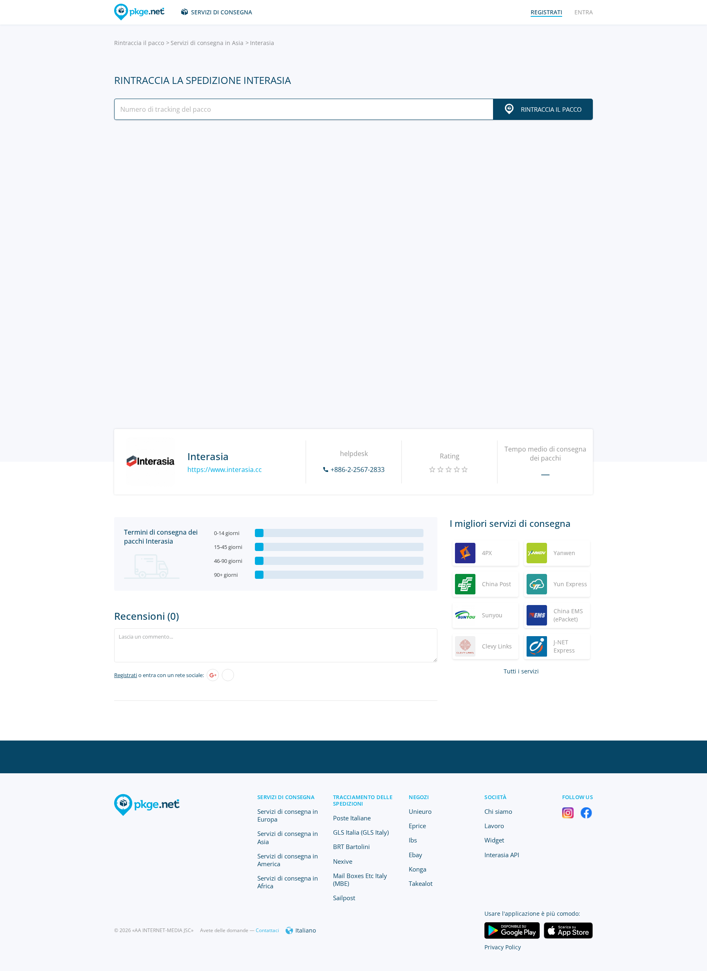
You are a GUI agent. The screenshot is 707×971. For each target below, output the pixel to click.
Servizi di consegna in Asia (207, 43)
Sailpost (344, 898)
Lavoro (494, 826)
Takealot (420, 883)
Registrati (125, 675)
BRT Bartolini (351, 846)
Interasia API (501, 855)
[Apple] (228, 675)
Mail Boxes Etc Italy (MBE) (360, 879)
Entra (583, 12)
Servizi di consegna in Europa (287, 815)
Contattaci (267, 930)
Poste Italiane (352, 818)
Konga (417, 869)
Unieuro (420, 811)
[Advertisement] (353, 197)
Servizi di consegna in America (287, 860)
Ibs (413, 840)
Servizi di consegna (221, 12)
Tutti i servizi (521, 671)
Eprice (417, 826)
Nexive (342, 861)
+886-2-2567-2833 (358, 469)
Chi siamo (498, 811)
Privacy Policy (502, 947)
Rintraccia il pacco (139, 43)
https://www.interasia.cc (224, 469)
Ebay (415, 855)
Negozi (419, 797)
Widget (494, 840)
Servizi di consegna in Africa (287, 882)
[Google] (213, 675)
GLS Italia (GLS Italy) (361, 832)
